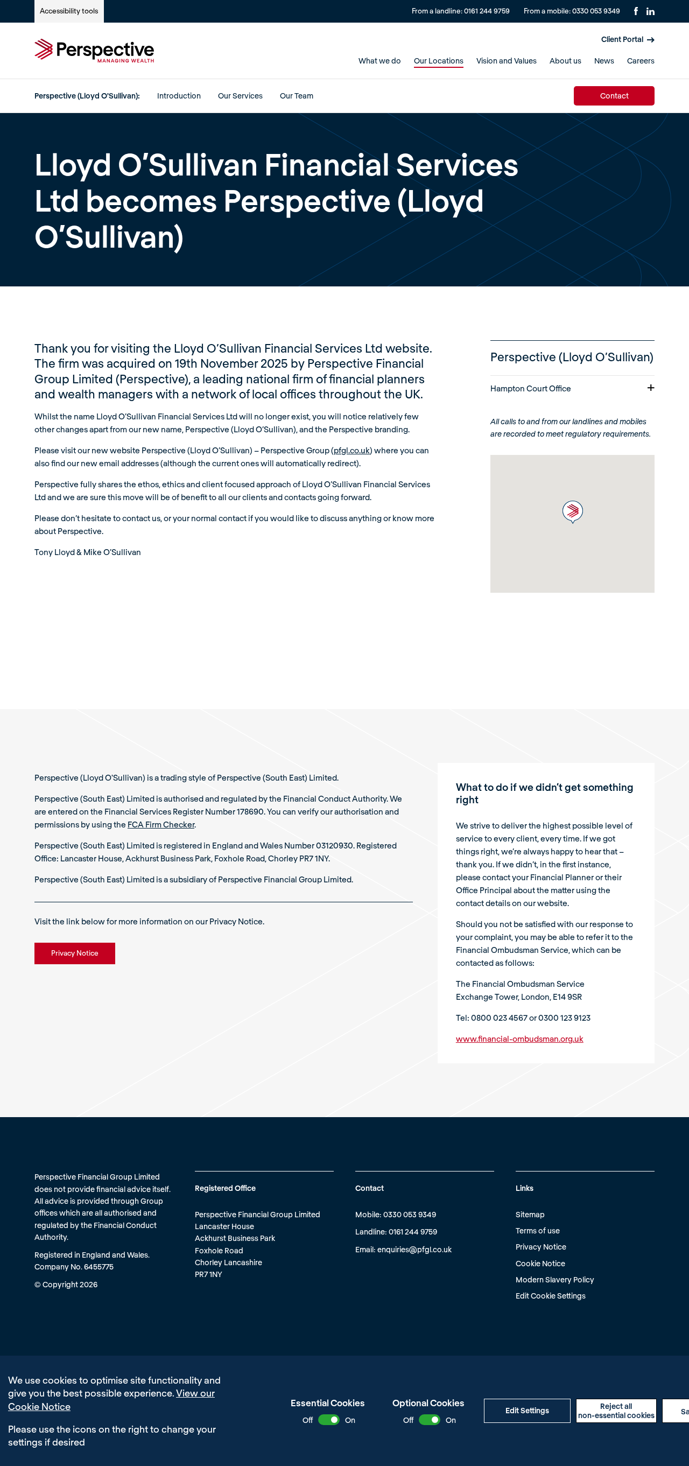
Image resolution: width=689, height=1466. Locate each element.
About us (565, 60)
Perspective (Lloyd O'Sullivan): (87, 95)
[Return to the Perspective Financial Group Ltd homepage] (94, 50)
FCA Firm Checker (161, 824)
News (604, 60)
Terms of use (538, 1230)
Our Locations (438, 60)
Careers (641, 60)
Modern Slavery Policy (555, 1279)
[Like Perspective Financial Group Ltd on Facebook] (636, 11)
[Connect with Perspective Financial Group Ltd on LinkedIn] (650, 11)
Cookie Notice (540, 1263)
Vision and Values (506, 60)
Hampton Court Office (530, 388)
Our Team (296, 95)
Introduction (179, 95)
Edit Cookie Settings (551, 1295)
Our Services (240, 95)
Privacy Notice (541, 1246)
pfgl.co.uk (352, 450)
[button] (573, 512)
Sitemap (530, 1214)
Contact (614, 95)
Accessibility (69, 10)
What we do (379, 60)
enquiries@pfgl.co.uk (414, 1249)
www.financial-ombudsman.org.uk (519, 1038)
